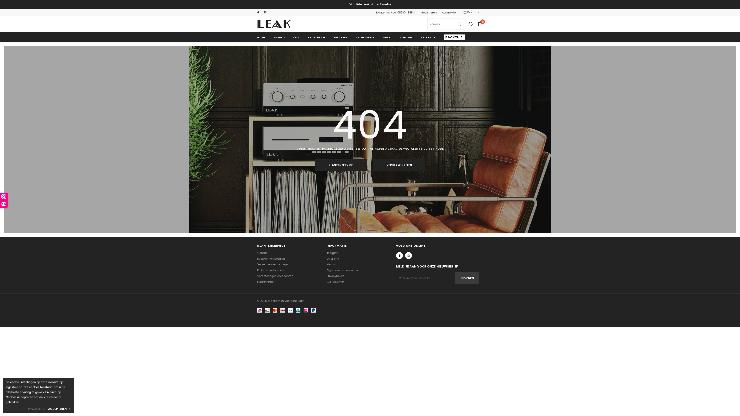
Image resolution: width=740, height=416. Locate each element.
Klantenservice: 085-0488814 (395, 12)
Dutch (470, 12)
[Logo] (274, 24)
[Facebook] (259, 12)
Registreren (429, 12)
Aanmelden (449, 12)
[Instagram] (266, 12)
